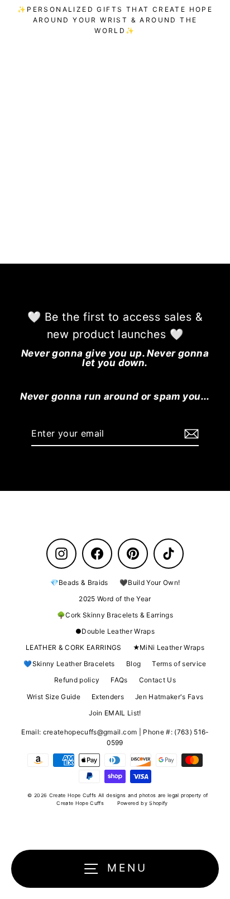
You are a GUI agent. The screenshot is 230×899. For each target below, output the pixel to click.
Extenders (108, 696)
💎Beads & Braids (79, 582)
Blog (133, 663)
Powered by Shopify (142, 803)
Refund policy (76, 680)
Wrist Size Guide (53, 696)
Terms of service (179, 663)
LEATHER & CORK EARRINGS (74, 647)
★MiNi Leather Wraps (168, 647)
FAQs (119, 680)
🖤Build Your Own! (149, 582)
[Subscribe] (190, 434)
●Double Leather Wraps (115, 631)
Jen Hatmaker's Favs (169, 696)
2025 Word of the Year (115, 598)
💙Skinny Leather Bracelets (69, 663)
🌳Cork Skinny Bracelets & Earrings (115, 615)
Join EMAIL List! (115, 713)
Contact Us (157, 680)
